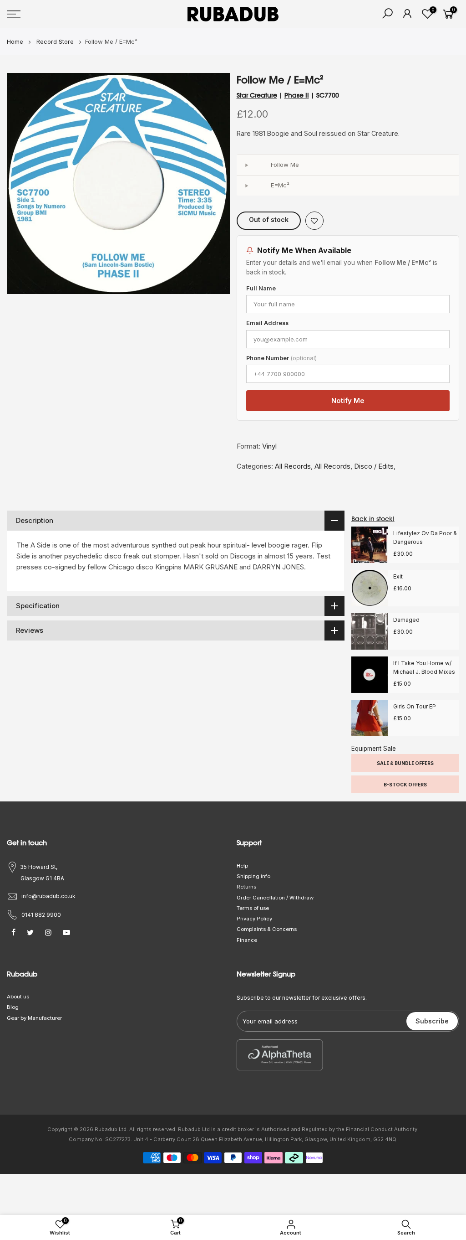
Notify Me (348, 400)
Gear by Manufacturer (34, 1018)
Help (242, 866)
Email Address (267, 323)
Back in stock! (373, 519)
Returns (246, 887)
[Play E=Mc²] (247, 186)
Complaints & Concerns (267, 929)
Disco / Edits (374, 466)
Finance (247, 940)
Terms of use (253, 908)
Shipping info (253, 876)
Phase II (296, 95)
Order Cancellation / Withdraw (275, 897)
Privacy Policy (254, 918)
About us (18, 996)
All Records (293, 466)
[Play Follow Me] (247, 165)
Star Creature (257, 95)
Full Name (261, 288)
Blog (13, 1007)
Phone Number (281, 358)
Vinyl (269, 446)
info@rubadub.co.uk (48, 896)
